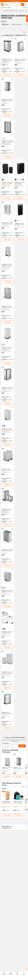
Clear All (2, 35)
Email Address (5, 743)
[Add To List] (12, 39)
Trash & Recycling (13, 10)
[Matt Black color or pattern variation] (15, 179)
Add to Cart (7, 75)
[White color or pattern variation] (4, 179)
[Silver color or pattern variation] (21, 179)
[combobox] (12, 4)
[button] (24, 32)
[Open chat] (27, 18)
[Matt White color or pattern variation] (17, 179)
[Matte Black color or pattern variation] (4, 629)
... (1, 10)
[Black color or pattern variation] (2, 179)
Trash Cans (21, 10)
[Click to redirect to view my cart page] (25, 4)
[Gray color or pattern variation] (4, 588)
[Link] (7, 57)
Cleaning (6, 10)
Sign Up (22, 745)
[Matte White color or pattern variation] (2, 629)
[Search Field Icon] (22, 4)
